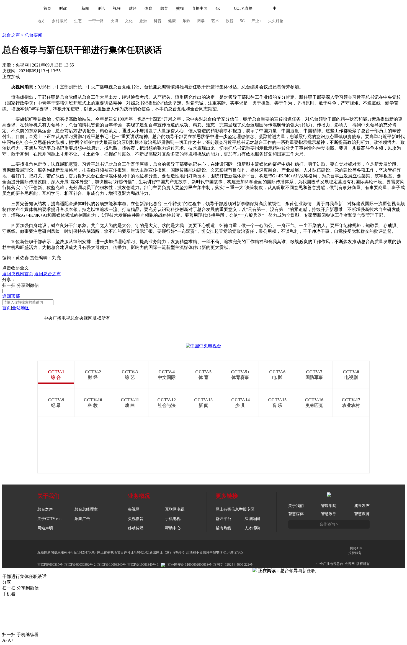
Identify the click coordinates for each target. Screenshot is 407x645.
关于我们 (296, 506)
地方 (41, 21)
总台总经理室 (86, 509)
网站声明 (45, 528)
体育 (148, 8)
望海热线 (223, 528)
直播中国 (199, 8)
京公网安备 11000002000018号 (190, 565)
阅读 (201, 21)
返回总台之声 (47, 273)
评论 (101, 8)
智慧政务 (328, 514)
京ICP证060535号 (50, 565)
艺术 (215, 21)
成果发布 (362, 506)
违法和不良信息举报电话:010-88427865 (214, 552)
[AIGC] (304, 8)
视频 (117, 8)
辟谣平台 (223, 519)
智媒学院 (328, 506)
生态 (78, 21)
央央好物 (276, 21)
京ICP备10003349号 (111, 565)
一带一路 (96, 21)
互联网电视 (174, 509)
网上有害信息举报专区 (235, 509)
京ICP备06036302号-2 (80, 565)
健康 (172, 21)
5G (242, 21)
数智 (229, 21)
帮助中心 (173, 528)
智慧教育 (362, 514)
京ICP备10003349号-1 (23, 318)
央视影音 (135, 519)
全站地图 (21, 307)
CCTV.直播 (243, 8)
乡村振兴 (59, 21)
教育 (164, 8)
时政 (63, 8)
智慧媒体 (296, 514)
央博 (114, 21)
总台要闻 (33, 35)
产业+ (256, 21)
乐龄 (186, 21)
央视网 (134, 509)
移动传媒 (135, 528)
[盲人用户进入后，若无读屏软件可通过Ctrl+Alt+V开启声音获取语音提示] (331, 8)
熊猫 (180, 8)
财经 (132, 8)
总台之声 (11, 29)
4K (217, 8)
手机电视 (173, 519)
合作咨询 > (329, 524)
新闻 (85, 8)
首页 (47, 8)
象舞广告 (82, 519)
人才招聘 (252, 528)
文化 (129, 21)
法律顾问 (252, 519)
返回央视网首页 (17, 273)
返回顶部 (11, 296)
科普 (157, 21)
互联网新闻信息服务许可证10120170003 (66, 552)
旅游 (143, 21)
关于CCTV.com (50, 519)
